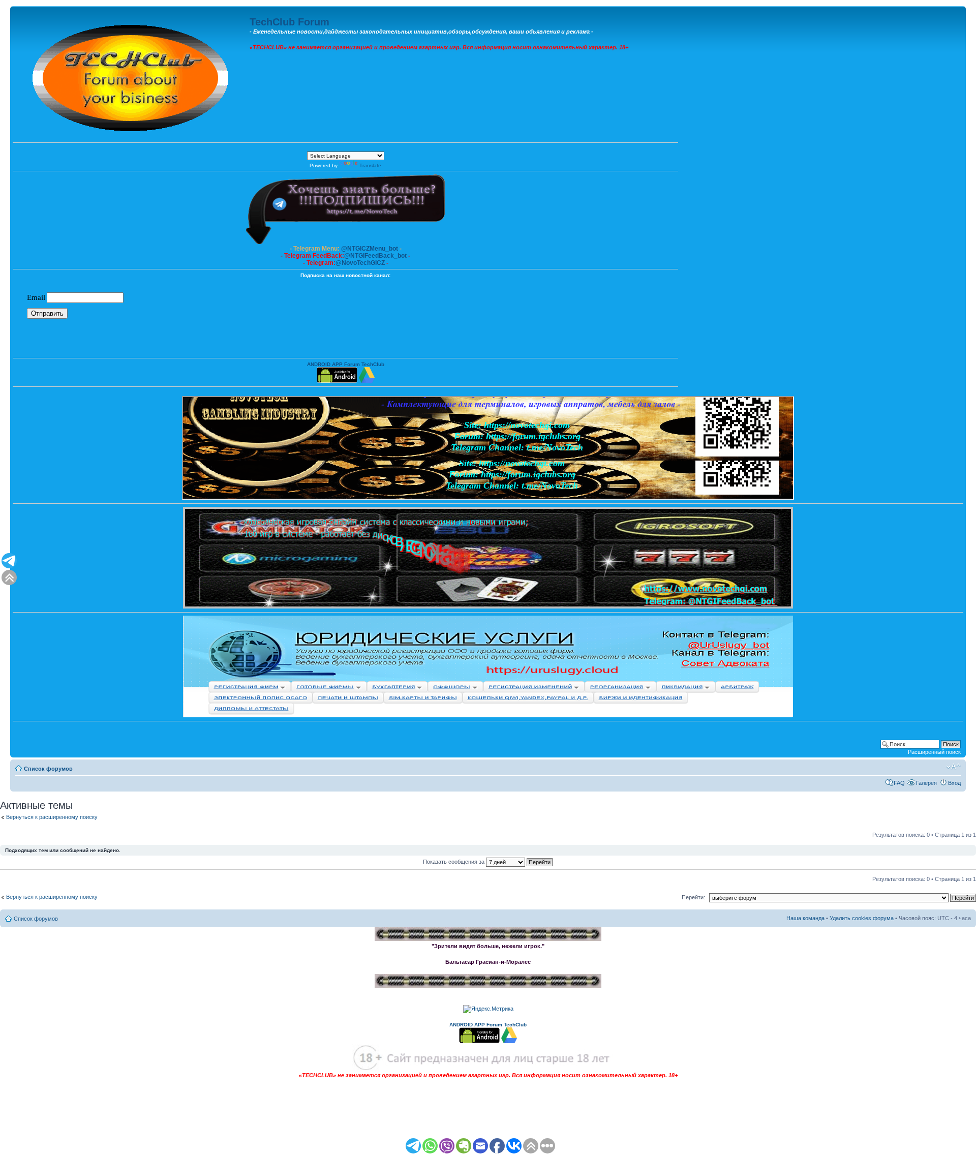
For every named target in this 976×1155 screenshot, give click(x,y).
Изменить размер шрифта (953, 766)
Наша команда (805, 918)
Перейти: (693, 897)
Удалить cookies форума (862, 918)
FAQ (899, 783)
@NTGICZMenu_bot (369, 248)
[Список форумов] (131, 75)
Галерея (926, 783)
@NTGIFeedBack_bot (375, 255)
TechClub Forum (289, 21)
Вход (954, 783)
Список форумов (48, 769)
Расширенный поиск (934, 752)
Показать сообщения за (454, 862)
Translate (370, 165)
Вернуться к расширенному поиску (52, 817)
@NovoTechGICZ (360, 262)
